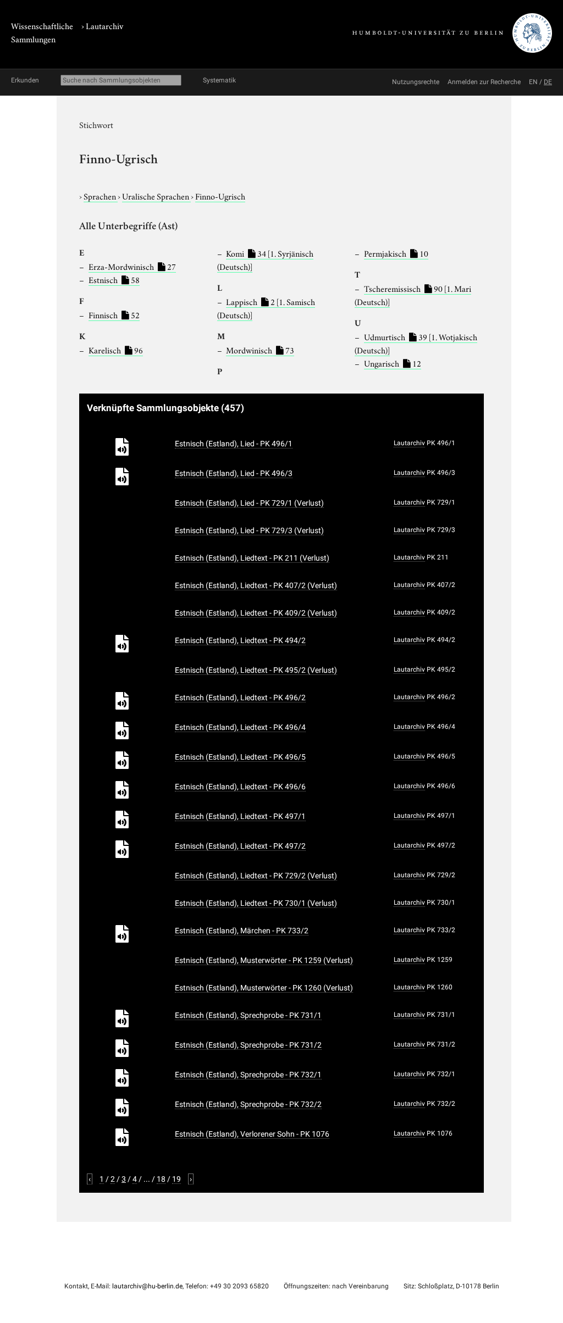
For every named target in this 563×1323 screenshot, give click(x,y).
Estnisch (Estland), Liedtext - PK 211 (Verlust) (252, 557)
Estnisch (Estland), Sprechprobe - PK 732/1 (248, 1074)
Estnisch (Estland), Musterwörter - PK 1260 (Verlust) (264, 987)
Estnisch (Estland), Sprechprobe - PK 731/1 (248, 1015)
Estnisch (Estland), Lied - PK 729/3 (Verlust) (249, 530)
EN (533, 82)
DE (548, 82)
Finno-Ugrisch (220, 196)
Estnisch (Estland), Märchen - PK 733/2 (241, 930)
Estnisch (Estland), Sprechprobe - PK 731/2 (248, 1044)
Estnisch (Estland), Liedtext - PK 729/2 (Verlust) (256, 875)
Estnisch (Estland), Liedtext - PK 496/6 (240, 786)
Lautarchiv (104, 25)
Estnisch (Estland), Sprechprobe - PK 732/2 (248, 1104)
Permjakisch (396, 253)
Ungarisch (392, 363)
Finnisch (114, 314)
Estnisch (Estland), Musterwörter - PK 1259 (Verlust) (264, 960)
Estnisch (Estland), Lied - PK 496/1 (233, 443)
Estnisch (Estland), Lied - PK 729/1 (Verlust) (249, 503)
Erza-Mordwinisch (132, 266)
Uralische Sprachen (156, 196)
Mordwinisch (260, 350)
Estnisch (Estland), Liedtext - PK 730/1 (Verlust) (256, 903)
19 (176, 1179)
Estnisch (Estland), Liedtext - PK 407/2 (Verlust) (256, 585)
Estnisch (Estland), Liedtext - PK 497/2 (240, 846)
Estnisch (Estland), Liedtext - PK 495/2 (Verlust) (256, 670)
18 (161, 1179)
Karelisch (116, 350)
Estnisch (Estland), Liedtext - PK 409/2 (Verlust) (256, 612)
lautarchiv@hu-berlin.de (147, 1286)
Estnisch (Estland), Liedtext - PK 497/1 (240, 816)
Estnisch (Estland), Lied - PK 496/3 (233, 473)
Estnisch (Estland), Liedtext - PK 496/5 (240, 756)
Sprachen (101, 196)
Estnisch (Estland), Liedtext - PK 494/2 (240, 640)
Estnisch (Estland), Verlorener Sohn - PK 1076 (252, 1134)
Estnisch (114, 279)
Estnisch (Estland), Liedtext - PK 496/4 (240, 727)
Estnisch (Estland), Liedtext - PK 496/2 (240, 697)
